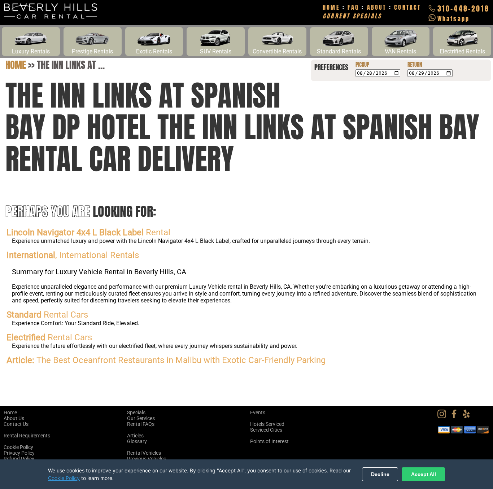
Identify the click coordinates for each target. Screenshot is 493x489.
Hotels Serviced (267, 424)
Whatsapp (453, 18)
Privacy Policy (19, 453)
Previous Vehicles (146, 459)
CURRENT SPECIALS (352, 16)
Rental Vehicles (144, 453)
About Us (14, 418)
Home (15, 64)
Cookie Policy (18, 447)
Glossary (137, 441)
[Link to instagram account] (443, 416)
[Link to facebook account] (456, 416)
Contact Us (16, 424)
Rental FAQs (140, 424)
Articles (135, 435)
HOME (331, 7)
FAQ (353, 7)
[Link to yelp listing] (468, 416)
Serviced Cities (266, 430)
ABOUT (377, 7)
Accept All (423, 474)
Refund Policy (19, 459)
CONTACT (407, 7)
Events (257, 412)
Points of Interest (269, 441)
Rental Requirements (27, 435)
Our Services (141, 418)
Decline (380, 474)
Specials (136, 412)
